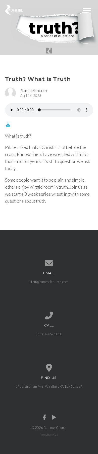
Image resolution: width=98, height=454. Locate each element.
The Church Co (49, 434)
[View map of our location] (49, 368)
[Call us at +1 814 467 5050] (49, 316)
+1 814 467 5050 (49, 334)
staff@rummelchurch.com (49, 281)
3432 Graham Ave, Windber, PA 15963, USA (49, 386)
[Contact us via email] (49, 263)
